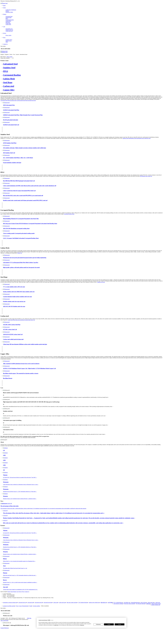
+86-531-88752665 (4, 620)
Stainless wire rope (101, 282)
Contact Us (27, 591)
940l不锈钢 (110, 602)
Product (14, 591)
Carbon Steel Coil (31, 319)
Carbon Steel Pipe (11, 319)
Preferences (98, 624)
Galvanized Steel (9, 16)
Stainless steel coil (142, 138)
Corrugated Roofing (10, 19)
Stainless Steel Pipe (134, 138)
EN (1, 2)
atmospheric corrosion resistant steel (10, 602)
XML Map (29, 618)
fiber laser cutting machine (72, 602)
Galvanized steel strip (31, 100)
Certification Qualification (11, 9)
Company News (9, 39)
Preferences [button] (82, 625)
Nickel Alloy (148, 138)
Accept (119, 624)
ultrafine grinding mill (155, 604)
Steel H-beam (25, 319)
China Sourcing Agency (156, 603)
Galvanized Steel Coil (14, 100)
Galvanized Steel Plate (5, 100)
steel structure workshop (118, 603)
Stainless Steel (8, 17)
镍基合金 (148, 603)
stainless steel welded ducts (94, 602)
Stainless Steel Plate (127, 138)
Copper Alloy (8, 24)
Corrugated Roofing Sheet (69, 214)
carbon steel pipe (62, 602)
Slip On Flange (143, 602)
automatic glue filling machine (9, 605)
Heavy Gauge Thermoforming (22, 605)
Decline (109, 624)
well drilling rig (127, 602)
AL (3, 2)
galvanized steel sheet (48, 602)
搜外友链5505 (104, 602)
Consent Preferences (5, 627)
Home (9, 591)
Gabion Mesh (8, 21)
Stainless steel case (9, 29)
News (23, 591)
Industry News (9, 40)
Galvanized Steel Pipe (22, 100)
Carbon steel (8, 23)
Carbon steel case (9, 31)
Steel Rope (8, 22)
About (11, 591)
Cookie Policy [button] (56, 625)
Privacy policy (8, 35)
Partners (7, 10)
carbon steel (55, 602)
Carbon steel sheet (18, 319)
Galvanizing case (9, 28)
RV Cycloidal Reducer (118, 602)
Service (20, 591)
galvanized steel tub (39, 602)
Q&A (7, 41)
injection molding (36, 605)
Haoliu (30, 605)
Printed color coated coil (147, 176)
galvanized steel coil (22, 602)
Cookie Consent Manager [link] (43, 620)
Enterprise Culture (9, 12)
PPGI (7, 18)
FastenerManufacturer (135, 602)
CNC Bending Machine (83, 602)
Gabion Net (19, 252)
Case (18, 591)
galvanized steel (30, 602)
